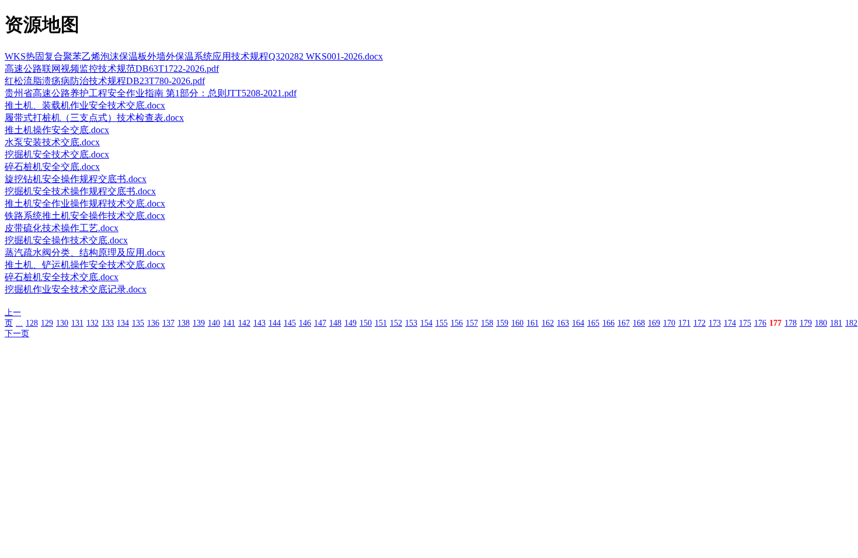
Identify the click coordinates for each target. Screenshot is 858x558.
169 (654, 323)
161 (532, 323)
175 (745, 323)
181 (836, 323)
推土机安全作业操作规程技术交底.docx (85, 203)
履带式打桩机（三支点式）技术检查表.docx (94, 118)
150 (366, 323)
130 (62, 323)
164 (578, 323)
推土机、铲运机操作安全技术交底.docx (85, 265)
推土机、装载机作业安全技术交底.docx (85, 105)
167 (624, 323)
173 (715, 323)
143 (259, 323)
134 (123, 323)
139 (199, 323)
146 (305, 323)
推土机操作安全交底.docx (57, 130)
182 (851, 323)
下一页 (17, 333)
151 (381, 323)
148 (335, 323)
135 (138, 323)
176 (760, 323)
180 (821, 323)
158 (487, 323)
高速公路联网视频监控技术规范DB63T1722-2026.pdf (112, 69)
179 (806, 323)
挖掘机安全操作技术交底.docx (66, 240)
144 (274, 323)
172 (699, 323)
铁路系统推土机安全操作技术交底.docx (85, 216)
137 (168, 323)
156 (457, 323)
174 (730, 323)
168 (639, 323)
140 (214, 323)
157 (472, 323)
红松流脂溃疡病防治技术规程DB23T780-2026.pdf (105, 81)
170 (669, 323)
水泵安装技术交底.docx (52, 142)
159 (502, 323)
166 (608, 323)
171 (684, 323)
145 (290, 323)
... (19, 323)
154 (426, 323)
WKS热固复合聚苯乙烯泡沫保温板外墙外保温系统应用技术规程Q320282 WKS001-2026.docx (194, 56)
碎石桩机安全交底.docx (52, 167)
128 (32, 323)
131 (77, 323)
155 (441, 323)
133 (108, 323)
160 (517, 323)
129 (47, 323)
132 (92, 323)
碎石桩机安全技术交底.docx (61, 277)
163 (563, 323)
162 (548, 323)
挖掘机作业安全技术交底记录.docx (76, 289)
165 (593, 323)
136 (153, 323)
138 (183, 323)
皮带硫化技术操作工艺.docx (61, 228)
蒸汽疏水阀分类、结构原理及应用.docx (85, 252)
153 (411, 323)
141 (229, 323)
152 (396, 323)
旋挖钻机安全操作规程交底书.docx (76, 179)
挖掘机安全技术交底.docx (57, 154)
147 (320, 323)
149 (350, 323)
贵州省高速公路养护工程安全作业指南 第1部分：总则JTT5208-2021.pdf (151, 93)
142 (244, 323)
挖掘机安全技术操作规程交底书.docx (80, 191)
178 (790, 323)
